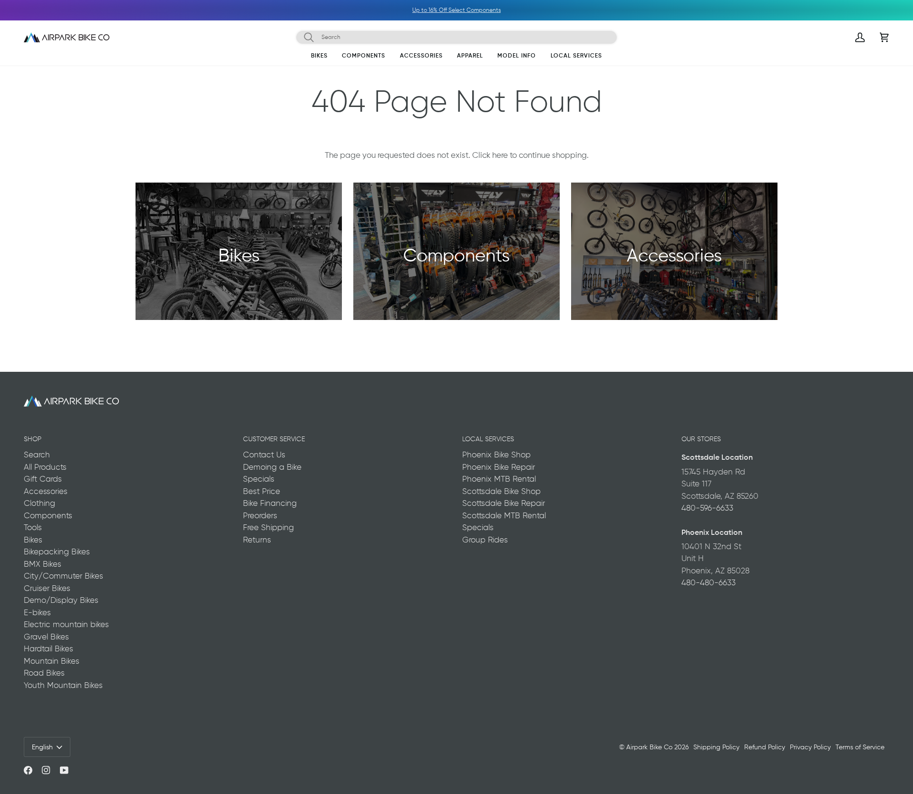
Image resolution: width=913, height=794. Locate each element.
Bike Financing (270, 503)
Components (48, 515)
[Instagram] (46, 770)
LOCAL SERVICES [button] (488, 439)
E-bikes (37, 612)
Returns (257, 539)
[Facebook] (28, 770)
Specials (258, 479)
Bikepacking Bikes (57, 551)
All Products (45, 467)
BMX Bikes (42, 564)
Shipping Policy (716, 747)
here (500, 155)
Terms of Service (859, 747)
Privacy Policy (810, 747)
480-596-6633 (707, 508)
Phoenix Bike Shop (496, 454)
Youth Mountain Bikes (63, 685)
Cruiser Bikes (47, 588)
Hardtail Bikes (48, 648)
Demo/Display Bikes (61, 600)
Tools (33, 527)
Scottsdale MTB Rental (504, 515)
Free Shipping (268, 527)
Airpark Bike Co (649, 747)
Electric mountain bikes (66, 624)
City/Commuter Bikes (63, 576)
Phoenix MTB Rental (499, 479)
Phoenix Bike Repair (498, 467)
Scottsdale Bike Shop (501, 491)
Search (37, 454)
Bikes (33, 539)
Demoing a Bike (272, 467)
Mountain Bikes (51, 661)
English (42, 747)
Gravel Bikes (46, 636)
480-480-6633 (708, 582)
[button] (319, 57)
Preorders (260, 515)
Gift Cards (43, 479)
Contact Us (264, 454)
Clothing (39, 503)
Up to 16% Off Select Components (345, 10)
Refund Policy (764, 747)
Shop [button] (32, 439)
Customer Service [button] (274, 439)
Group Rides (485, 539)
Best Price (261, 491)
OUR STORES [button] (701, 439)
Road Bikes (44, 673)
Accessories (46, 491)
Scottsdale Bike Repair (503, 503)
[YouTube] (64, 770)
